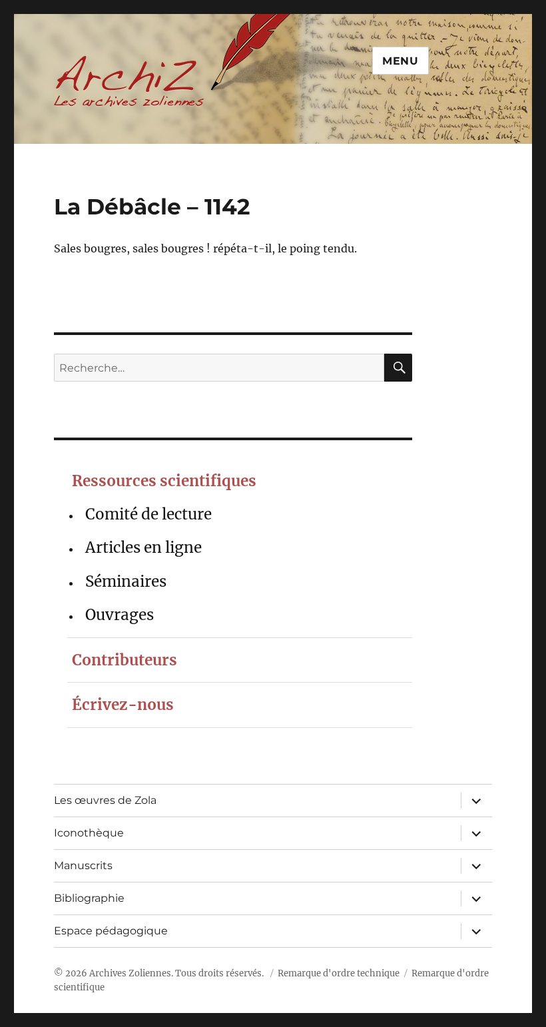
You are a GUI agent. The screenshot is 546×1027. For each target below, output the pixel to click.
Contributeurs (124, 660)
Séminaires (125, 581)
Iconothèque (89, 833)
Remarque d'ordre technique (339, 973)
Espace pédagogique (111, 930)
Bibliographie (89, 898)
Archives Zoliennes (130, 973)
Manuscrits (83, 865)
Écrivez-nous (123, 704)
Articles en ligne (143, 547)
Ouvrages (119, 614)
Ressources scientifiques (164, 481)
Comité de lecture (148, 514)
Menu (400, 61)
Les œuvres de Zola (105, 800)
